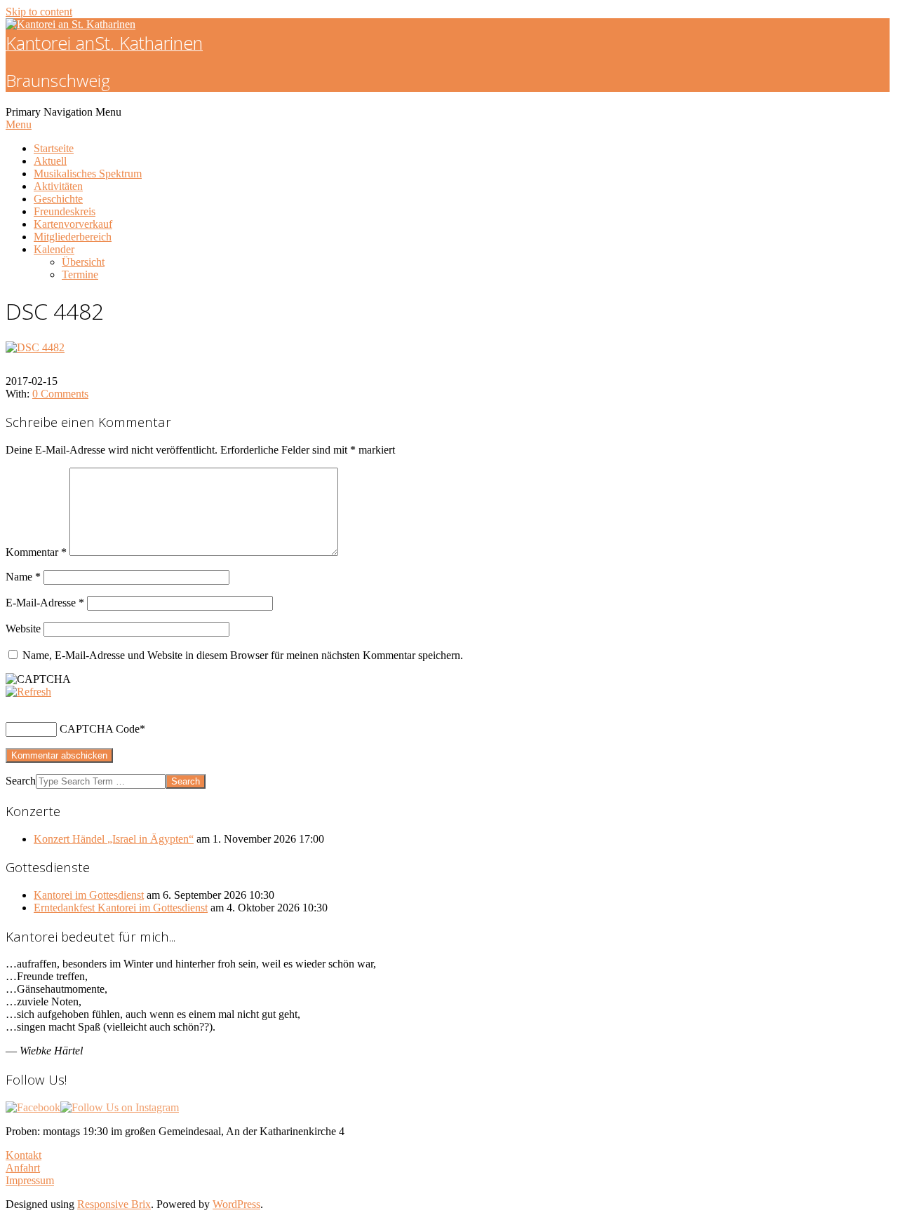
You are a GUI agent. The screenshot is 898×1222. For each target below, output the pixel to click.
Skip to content (39, 12)
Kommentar (36, 552)
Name (23, 577)
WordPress (236, 1204)
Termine (80, 274)
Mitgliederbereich (73, 237)
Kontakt (23, 1155)
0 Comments (60, 394)
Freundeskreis (64, 211)
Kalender (54, 249)
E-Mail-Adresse (45, 603)
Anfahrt (23, 1168)
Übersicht (83, 262)
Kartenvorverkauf (73, 224)
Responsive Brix (114, 1204)
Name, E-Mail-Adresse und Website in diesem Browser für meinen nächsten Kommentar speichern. (242, 655)
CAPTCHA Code (100, 729)
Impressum (30, 1180)
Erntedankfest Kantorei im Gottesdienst (121, 908)
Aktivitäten (58, 186)
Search (21, 781)
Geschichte (58, 199)
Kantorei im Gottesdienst (89, 895)
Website (23, 628)
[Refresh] (28, 692)
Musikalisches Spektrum (88, 173)
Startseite (54, 148)
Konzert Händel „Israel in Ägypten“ (114, 839)
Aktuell (50, 161)
